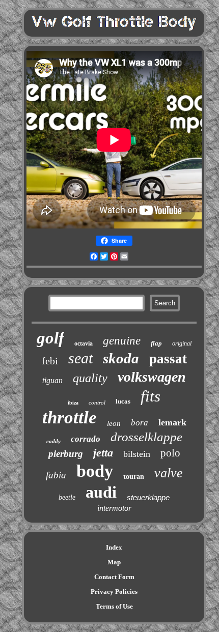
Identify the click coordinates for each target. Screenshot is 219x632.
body (94, 471)
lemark (172, 422)
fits (150, 396)
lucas (123, 401)
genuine (122, 340)
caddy (53, 441)
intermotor (114, 508)
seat (80, 358)
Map (114, 562)
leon (114, 423)
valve (168, 473)
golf (50, 338)
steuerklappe (148, 497)
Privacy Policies (114, 591)
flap (156, 343)
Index (114, 547)
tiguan (52, 380)
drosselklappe (146, 437)
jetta (103, 452)
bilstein (136, 454)
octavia (83, 343)
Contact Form (114, 577)
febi (50, 360)
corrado (85, 439)
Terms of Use (114, 606)
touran (133, 476)
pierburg (65, 453)
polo (170, 453)
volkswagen (152, 377)
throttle (69, 417)
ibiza (73, 403)
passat (168, 358)
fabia (56, 475)
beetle (67, 497)
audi (101, 492)
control (97, 402)
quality (90, 378)
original (181, 343)
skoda (121, 358)
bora (139, 422)
